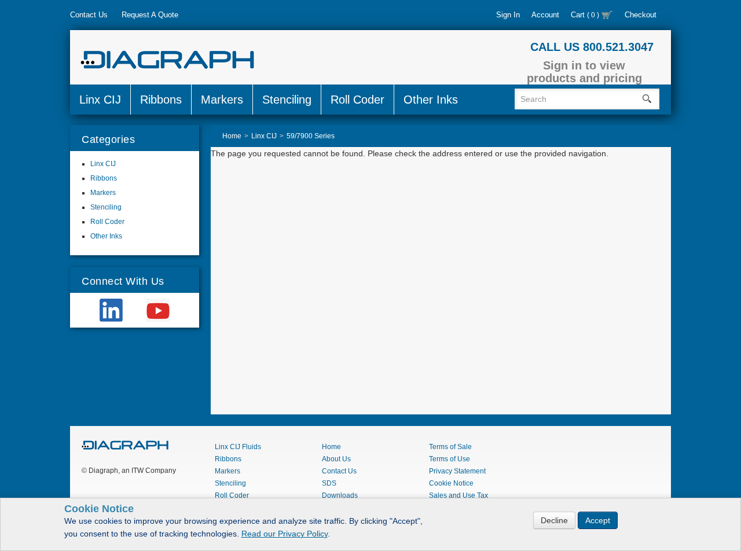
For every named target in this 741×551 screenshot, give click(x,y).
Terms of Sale (450, 447)
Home (331, 447)
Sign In (508, 14)
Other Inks (430, 99)
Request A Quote (150, 14)
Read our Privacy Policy (284, 533)
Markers (222, 99)
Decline (554, 520)
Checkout (640, 14)
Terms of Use (449, 459)
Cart (585, 14)
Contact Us (89, 14)
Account (545, 14)
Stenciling (286, 99)
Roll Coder (357, 99)
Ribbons (161, 99)
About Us (336, 459)
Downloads (340, 495)
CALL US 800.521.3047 (592, 47)
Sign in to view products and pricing (584, 72)
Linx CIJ (100, 99)
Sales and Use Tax (458, 495)
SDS (329, 483)
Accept (597, 520)
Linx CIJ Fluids (238, 447)
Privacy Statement (457, 471)
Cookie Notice (451, 483)
